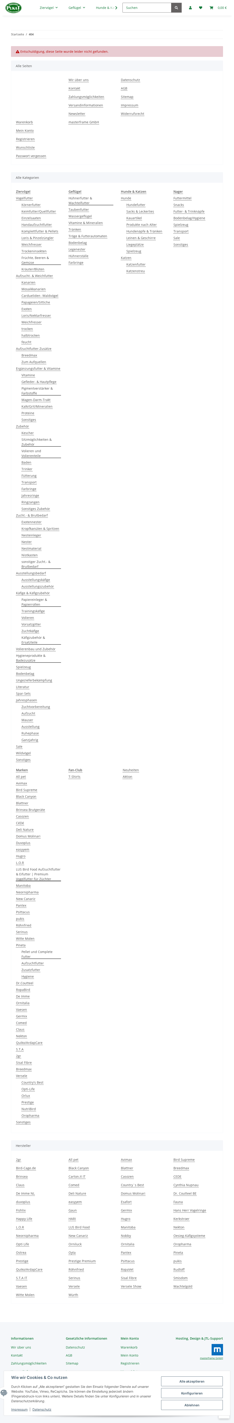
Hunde (126, 198)
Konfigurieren (192, 1393)
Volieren (27, 617)
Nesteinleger (31, 535)
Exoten (26, 309)
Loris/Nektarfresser (36, 315)
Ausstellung (30, 726)
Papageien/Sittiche (35, 302)
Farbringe (28, 489)
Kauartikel (134, 218)
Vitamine (28, 375)
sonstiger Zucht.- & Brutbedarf (36, 564)
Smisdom (180, 1278)
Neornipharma (27, 892)
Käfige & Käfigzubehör (33, 593)
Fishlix (21, 1210)
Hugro (20, 856)
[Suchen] (176, 8)
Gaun (73, 1210)
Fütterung (29, 475)
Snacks (178, 205)
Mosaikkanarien (33, 289)
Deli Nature (25, 829)
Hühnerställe (78, 256)
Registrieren (25, 139)
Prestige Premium (82, 1261)
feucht (26, 342)
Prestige (27, 1102)
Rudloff (179, 1269)
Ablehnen (191, 1405)
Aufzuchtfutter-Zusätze (33, 348)
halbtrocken (30, 335)
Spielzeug (23, 667)
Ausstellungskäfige (35, 580)
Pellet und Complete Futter (37, 954)
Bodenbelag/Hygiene (189, 218)
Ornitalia (22, 1003)
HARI (72, 1219)
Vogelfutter (24, 198)
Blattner (22, 803)
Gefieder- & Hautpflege (38, 382)
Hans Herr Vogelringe (189, 1210)
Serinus (22, 932)
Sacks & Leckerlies (140, 211)
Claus (20, 1029)
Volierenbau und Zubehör (36, 649)
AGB (124, 88)
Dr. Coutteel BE (185, 1193)
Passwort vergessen (31, 156)
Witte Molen (25, 938)
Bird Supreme (26, 790)
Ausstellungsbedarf (31, 573)
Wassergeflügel (80, 216)
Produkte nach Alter (141, 224)
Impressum (19, 1409)
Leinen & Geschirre (141, 238)
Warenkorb (24, 122)
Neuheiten (131, 770)
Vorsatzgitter (31, 624)
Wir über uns (79, 80)
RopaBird (23, 989)
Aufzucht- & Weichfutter (34, 276)
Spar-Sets (23, 693)
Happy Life (24, 1219)
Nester (26, 542)
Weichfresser (31, 244)
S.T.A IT (21, 1278)
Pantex (21, 905)
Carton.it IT (77, 1176)
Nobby (126, 1235)
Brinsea (22, 1176)
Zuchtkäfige (30, 631)
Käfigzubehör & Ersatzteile (33, 639)
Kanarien (28, 282)
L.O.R (20, 863)
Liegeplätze (135, 244)
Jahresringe (30, 495)
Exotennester (31, 522)
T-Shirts (74, 776)
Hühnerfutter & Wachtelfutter (80, 200)
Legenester (77, 249)
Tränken (75, 229)
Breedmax (29, 355)
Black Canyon (26, 796)
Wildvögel (23, 753)
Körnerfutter (31, 205)
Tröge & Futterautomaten (88, 236)
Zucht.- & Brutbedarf (32, 515)
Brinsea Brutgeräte (30, 810)
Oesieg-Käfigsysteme (189, 1235)
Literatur (22, 687)
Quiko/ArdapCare (29, 1042)
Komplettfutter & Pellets (39, 231)
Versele (21, 1076)
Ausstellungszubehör (37, 586)
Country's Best (32, 1082)
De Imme (23, 996)
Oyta (72, 1252)
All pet (21, 776)
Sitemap (127, 97)
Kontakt (74, 88)
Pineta (21, 945)
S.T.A (20, 1049)
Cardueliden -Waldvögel (39, 295)
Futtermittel (182, 198)
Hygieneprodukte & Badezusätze (30, 658)
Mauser (27, 720)
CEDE (177, 1176)
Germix (21, 1016)
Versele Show (131, 1286)
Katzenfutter (136, 264)
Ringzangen (30, 502)
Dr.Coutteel (24, 983)
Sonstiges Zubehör (35, 509)
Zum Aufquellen (33, 362)
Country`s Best (132, 1185)
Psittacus (23, 912)
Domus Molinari (28, 836)
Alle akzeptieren (192, 1381)
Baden (26, 462)
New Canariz (25, 899)
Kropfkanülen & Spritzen (40, 528)
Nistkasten (29, 555)
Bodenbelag (25, 673)
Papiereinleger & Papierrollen (34, 602)
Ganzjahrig (29, 740)
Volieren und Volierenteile (31, 453)
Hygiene (27, 976)
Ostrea (21, 1252)
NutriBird (28, 1109)
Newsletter (77, 113)
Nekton (21, 1036)
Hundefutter (135, 205)
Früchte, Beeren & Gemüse (35, 260)
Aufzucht (28, 713)
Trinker (26, 469)
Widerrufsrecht (132, 113)
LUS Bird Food (79, 1227)
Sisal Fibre (24, 1062)
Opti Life (22, 1244)
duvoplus (23, 1202)
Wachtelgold (182, 1286)
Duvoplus (23, 843)
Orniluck (75, 1244)
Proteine (27, 413)
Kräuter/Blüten (32, 269)
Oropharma (30, 1115)
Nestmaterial (31, 548)
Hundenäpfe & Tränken (144, 231)
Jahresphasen (26, 700)
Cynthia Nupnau (186, 1185)
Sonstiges (28, 419)
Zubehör (22, 426)
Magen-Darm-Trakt (36, 400)
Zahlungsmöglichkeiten (86, 97)
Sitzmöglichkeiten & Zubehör (36, 441)
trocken (27, 329)
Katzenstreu (135, 271)
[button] (113, 8)
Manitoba (23, 885)
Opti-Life (28, 1089)
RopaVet (127, 1269)
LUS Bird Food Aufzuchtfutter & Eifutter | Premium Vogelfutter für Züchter (38, 874)
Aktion (127, 776)
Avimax (21, 783)
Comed (21, 1023)
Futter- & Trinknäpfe (189, 211)
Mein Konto (25, 130)
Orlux (25, 1095)
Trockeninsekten (34, 251)
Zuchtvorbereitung (35, 707)
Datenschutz (41, 1409)
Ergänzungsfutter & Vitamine (38, 368)
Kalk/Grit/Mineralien (37, 406)
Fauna (178, 1202)
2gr (18, 1056)
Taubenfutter (79, 209)
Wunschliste (25, 147)
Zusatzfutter (30, 970)
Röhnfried (23, 925)
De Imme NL (25, 1193)
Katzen (126, 258)
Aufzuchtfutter (32, 963)
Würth (73, 1295)
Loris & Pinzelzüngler (37, 238)
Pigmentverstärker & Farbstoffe (37, 390)
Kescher (27, 433)
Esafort (126, 1202)
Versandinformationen (86, 105)
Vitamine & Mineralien (86, 223)
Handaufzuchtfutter (36, 224)
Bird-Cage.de (26, 1168)
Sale (19, 746)
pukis (20, 918)
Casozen (22, 816)
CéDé (20, 823)
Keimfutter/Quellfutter (38, 211)
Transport (29, 482)
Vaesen (21, 1009)
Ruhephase (30, 733)
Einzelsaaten (31, 218)
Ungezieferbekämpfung (34, 680)
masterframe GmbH (84, 122)
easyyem (22, 849)
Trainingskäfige (33, 611)
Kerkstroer (181, 1219)
